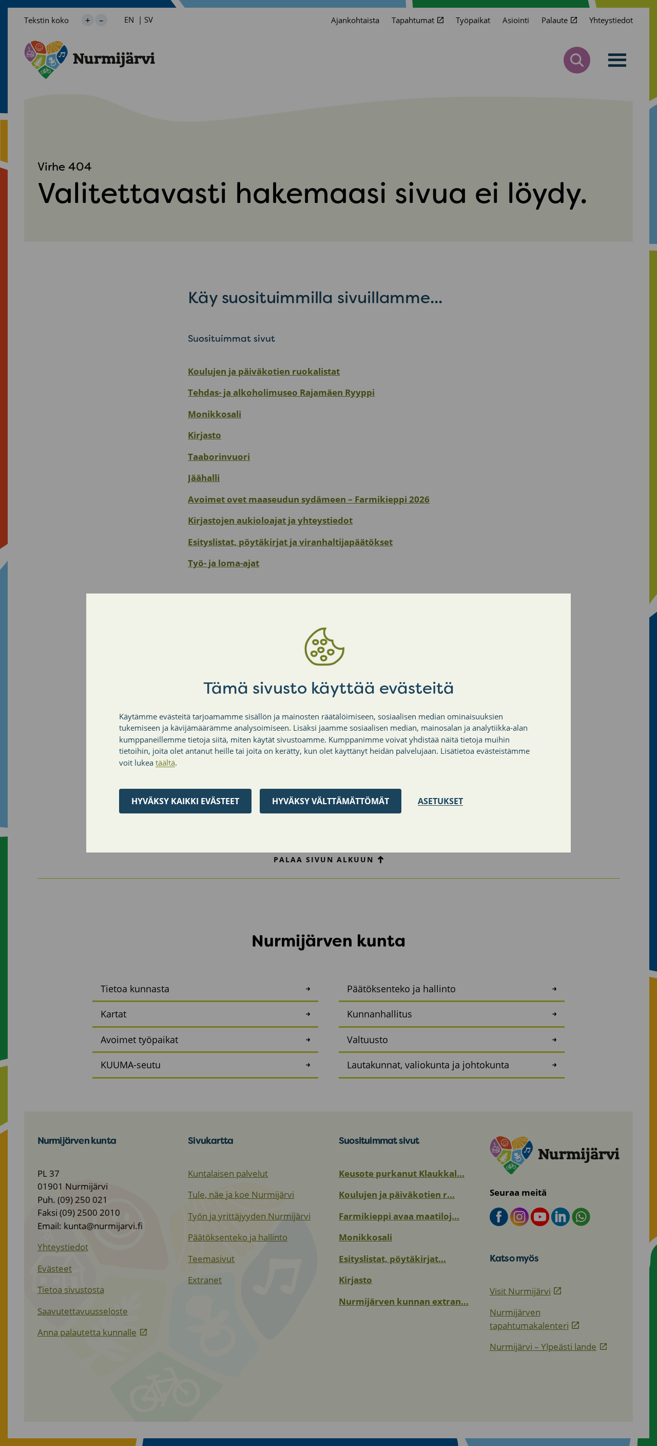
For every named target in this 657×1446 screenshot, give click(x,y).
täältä (165, 762)
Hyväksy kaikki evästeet (185, 801)
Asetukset (440, 801)
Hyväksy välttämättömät (330, 801)
